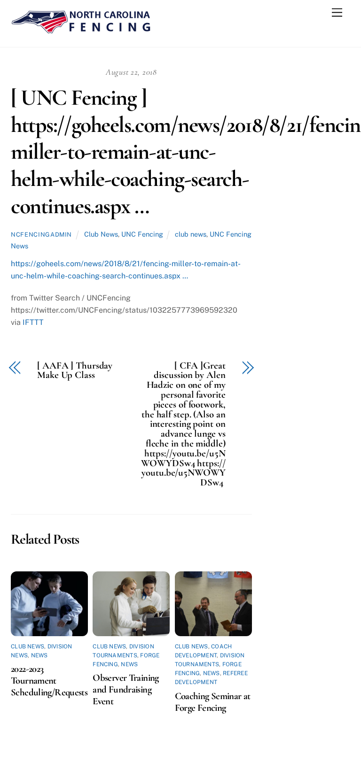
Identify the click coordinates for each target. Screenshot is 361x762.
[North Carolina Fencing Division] (81, 30)
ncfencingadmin (41, 234)
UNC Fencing (142, 234)
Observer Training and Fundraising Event (125, 689)
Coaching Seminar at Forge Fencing (213, 702)
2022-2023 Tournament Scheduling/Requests (49, 680)
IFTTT (33, 322)
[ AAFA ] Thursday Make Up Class (74, 371)
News (39, 655)
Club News (101, 234)
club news (190, 234)
